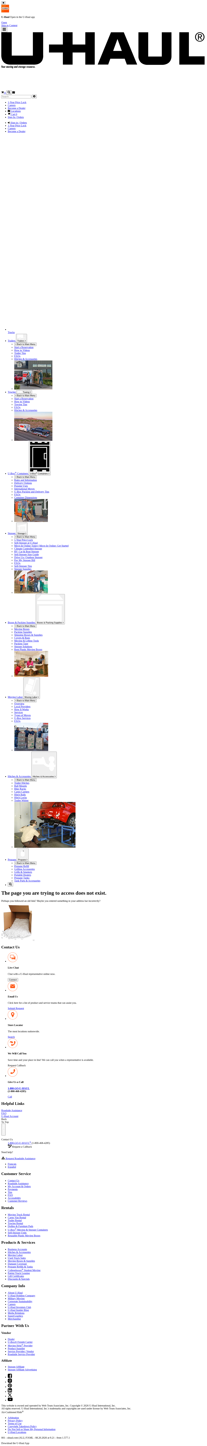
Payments (13, 1189)
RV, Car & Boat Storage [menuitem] (26, 551)
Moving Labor (31, 697)
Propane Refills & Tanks (20, 1266)
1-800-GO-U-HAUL (19, 1143)
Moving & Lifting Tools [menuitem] (26, 640)
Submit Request (16, 1008)
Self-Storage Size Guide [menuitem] (26, 554)
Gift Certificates (16, 1276)
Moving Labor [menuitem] (15, 697)
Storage (21, 533)
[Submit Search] (34, 96)
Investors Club (19, 1307)
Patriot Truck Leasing (19, 1273)
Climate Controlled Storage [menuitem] (28, 548)
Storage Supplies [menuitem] (22, 569)
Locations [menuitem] (15, 111)
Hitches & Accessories (44, 776)
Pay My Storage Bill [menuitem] (24, 560)
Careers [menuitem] (12, 105)
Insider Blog (18, 1310)
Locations (17, 1432)
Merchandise (14, 1318)
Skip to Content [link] (9, 25)
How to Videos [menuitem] (22, 350)
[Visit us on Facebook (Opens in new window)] (10, 1377)
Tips (10, 1192)
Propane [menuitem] (12, 859)
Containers (39, 473)
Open (4, 22)
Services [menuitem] (18, 712)
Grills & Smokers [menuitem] (23, 872)
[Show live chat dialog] (3, 1130)
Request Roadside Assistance (20, 1158)
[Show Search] (9, 92)
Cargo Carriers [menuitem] (21, 791)
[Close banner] (3, 3)
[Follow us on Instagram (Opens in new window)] (10, 1382)
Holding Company (21, 1295)
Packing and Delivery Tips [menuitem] (31, 491)
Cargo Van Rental (17, 1217)
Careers (12, 1304)
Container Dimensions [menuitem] (25, 497)
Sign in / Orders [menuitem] (18, 122)
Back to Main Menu (25, 344)
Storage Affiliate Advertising (22, 1369)
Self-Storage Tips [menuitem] (23, 566)
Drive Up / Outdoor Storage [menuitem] (28, 557)
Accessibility (14, 1198)
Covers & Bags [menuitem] (22, 637)
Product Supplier (16, 1348)
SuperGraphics (15, 1316)
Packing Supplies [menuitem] (23, 632)
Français (12, 1164)
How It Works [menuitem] (21, 709)
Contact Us (13, 1180)
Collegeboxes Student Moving (24, 1270)
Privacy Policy (15, 1420)
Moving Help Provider (20, 1345)
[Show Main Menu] (4, 29)
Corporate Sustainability (20, 1301)
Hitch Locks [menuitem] (20, 797)
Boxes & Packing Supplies (50, 622)
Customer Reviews (17, 1201)
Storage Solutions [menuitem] (23, 646)
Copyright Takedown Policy (22, 1426)
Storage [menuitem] (12, 533)
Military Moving (16, 1298)
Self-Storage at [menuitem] (26, 542)
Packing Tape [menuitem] (21, 643)
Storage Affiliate (16, 1366)
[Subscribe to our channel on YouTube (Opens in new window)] (10, 1400)
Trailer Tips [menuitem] (20, 353)
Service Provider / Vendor (21, 1351)
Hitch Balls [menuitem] (20, 794)
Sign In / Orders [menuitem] (16, 117)
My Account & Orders (19, 1186)
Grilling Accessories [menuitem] (24, 869)
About (15, 1292)
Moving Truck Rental (19, 1214)
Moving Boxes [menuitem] (21, 629)
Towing (12, 392)
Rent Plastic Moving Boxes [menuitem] (28, 649)
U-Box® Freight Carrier (20, 1342)
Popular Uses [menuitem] (21, 486)
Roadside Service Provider (21, 1354)
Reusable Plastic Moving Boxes (24, 1235)
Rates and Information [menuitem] (25, 480)
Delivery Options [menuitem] (23, 483)
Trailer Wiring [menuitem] (21, 800)
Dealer (11, 1339)
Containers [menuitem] (18, 473)
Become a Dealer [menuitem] (16, 108)
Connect (13, 980)
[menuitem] (110, 398)
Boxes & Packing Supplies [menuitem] (22, 622)
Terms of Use (15, 1423)
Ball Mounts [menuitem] (20, 786)
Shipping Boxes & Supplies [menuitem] (28, 635)
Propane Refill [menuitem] (21, 866)
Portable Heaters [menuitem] (22, 875)
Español (12, 1167)
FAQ (3, 1113)
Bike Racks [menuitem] (20, 788)
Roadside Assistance (11, 1110)
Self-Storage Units (17, 1232)
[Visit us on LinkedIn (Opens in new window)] (10, 1391)
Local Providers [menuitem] (22, 706)
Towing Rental (15, 1223)
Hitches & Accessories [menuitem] (25, 359)
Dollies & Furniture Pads (20, 1226)
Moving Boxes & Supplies (21, 1261)
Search (11, 1037)
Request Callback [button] (17, 1065)
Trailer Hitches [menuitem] (21, 783)
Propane (22, 860)
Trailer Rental (15, 1220)
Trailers (21, 341)
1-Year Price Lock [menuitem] (17, 102)
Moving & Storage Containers (28, 1229)
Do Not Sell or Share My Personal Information (31, 1429)
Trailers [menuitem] (12, 340)
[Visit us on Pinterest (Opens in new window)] (10, 1386)
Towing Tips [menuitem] (20, 404)
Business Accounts (17, 1249)
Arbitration (13, 1417)
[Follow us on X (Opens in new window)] (10, 1396)
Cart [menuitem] (13, 114)
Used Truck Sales (17, 1258)
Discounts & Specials (19, 1279)
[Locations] (13, 92)
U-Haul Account (9, 1116)
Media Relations (16, 1313)
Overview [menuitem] (19, 703)
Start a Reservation (23, 398)
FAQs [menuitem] (17, 356)
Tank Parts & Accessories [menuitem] (27, 880)
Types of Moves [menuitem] (22, 715)
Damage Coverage (17, 1263)
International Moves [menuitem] (24, 488)
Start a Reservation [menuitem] (23, 347)
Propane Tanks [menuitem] (21, 877)
